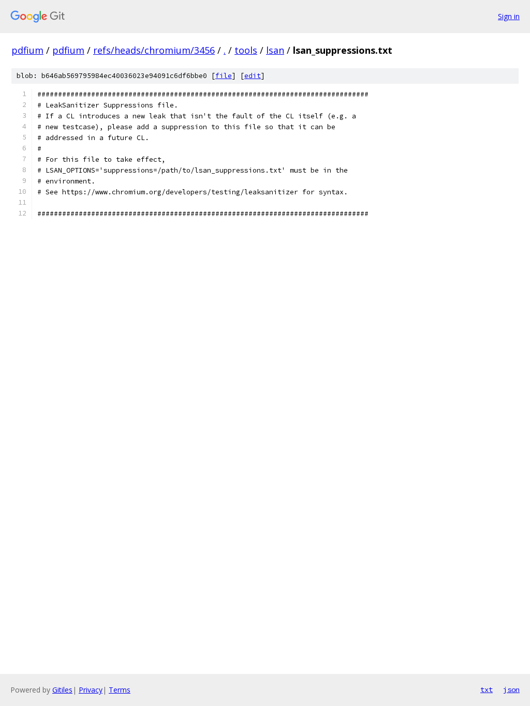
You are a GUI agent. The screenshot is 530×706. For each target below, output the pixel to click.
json (511, 689)
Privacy (90, 690)
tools (245, 50)
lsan (275, 50)
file (223, 75)
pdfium (27, 50)
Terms (119, 690)
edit (252, 75)
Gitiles (62, 690)
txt (486, 689)
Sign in (509, 16)
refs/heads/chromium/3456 (154, 50)
